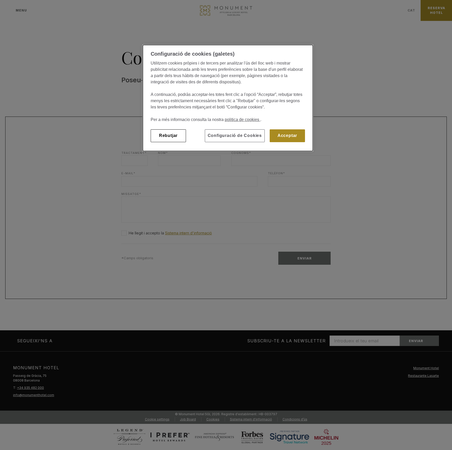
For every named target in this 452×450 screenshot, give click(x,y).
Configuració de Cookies (235, 135)
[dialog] (228, 98)
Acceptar (287, 135)
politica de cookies (242, 119)
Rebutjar (168, 135)
